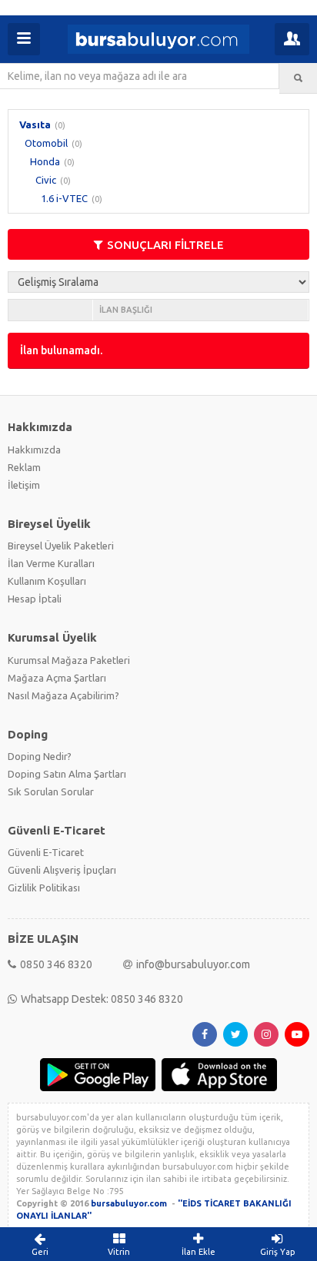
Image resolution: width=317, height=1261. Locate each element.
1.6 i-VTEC (64, 198)
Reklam (24, 467)
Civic (45, 179)
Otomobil (46, 143)
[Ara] (298, 78)
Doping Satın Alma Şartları (67, 773)
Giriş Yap (277, 1251)
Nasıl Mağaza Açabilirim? (63, 695)
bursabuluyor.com (129, 1203)
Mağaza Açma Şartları (57, 677)
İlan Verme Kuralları (51, 563)
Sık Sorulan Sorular (51, 791)
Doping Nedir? (40, 756)
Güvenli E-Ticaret (46, 852)
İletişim (24, 485)
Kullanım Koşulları (47, 581)
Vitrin (119, 1251)
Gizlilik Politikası (44, 887)
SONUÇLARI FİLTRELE (165, 244)
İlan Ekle (198, 1251)
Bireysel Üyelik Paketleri (61, 545)
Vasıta (35, 124)
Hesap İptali (35, 598)
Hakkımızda (34, 449)
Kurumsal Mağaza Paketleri (69, 660)
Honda (45, 161)
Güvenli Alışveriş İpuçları (62, 869)
